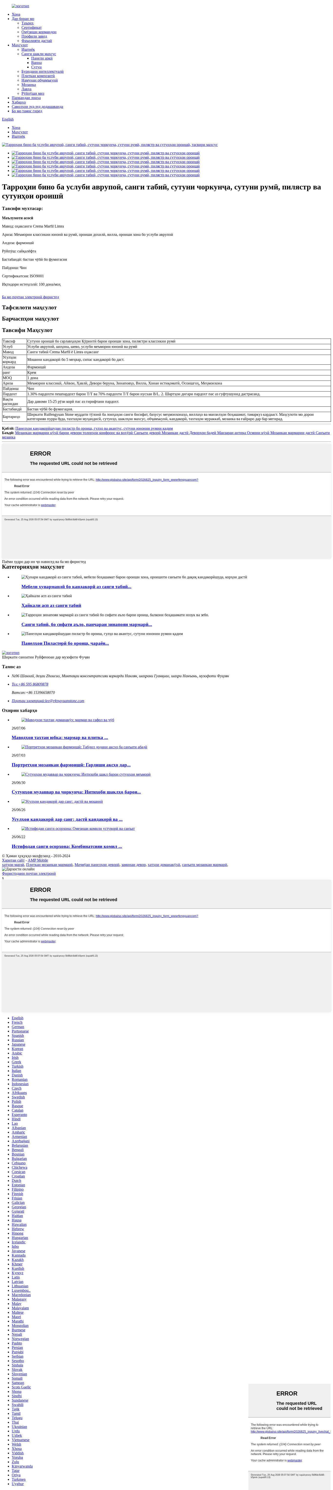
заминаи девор (133, 865)
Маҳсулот (20, 45)
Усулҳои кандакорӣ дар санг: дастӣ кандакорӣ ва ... (67, 819)
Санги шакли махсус (38, 54)
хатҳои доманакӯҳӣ (164, 865)
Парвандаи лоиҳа (26, 98)
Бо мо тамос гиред (27, 111)
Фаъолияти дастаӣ (36, 41)
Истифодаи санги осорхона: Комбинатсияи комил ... (67, 846)
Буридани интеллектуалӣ (42, 71)
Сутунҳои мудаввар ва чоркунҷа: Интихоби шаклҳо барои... (76, 791)
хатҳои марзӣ (13, 865)
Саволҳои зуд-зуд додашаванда (37, 106)
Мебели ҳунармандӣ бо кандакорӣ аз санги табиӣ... (76, 586)
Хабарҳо (19, 102)
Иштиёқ (28, 49)
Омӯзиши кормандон (39, 32)
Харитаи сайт (13, 860)
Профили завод (34, 36)
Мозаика (28, 85)
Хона (16, 14)
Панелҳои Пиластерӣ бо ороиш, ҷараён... (65, 643)
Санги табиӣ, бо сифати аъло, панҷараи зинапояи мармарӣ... (86, 624)
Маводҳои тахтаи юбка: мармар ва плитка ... (60, 737)
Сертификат (31, 27)
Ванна (36, 63)
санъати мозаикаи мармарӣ (204, 865)
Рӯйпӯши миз (32, 93)
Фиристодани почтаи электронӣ (29, 873)
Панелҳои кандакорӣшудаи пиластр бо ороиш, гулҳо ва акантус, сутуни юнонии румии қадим (94, 428)
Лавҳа (26, 89)
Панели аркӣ (42, 58)
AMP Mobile (38, 860)
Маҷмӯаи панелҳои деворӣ (97, 865)
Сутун (36, 67)
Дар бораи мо (23, 19)
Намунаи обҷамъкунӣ (39, 80)
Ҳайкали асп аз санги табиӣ (51, 605)
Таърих (27, 23)
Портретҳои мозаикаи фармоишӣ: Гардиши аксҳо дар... (71, 764)
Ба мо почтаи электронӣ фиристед (30, 297)
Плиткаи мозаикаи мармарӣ (49, 865)
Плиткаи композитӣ (38, 76)
